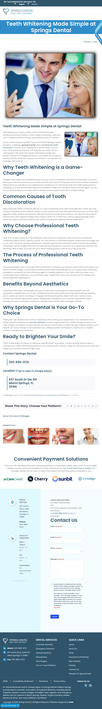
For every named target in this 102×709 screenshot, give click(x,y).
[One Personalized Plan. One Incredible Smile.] (88, 436)
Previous (87, 41)
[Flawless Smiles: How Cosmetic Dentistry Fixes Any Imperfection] (14, 436)
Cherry (81, 468)
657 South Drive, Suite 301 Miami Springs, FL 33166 (24, 511)
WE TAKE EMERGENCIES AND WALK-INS (20, 2)
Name (56, 526)
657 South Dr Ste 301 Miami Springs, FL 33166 (23, 383)
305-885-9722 (16, 659)
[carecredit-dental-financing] (13, 478)
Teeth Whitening (62, 395)
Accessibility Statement (23, 681)
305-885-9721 (19, 362)
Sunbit (87, 468)
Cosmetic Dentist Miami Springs (34, 395)
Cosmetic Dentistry (51, 395)
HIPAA (5, 681)
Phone (56, 548)
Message (57, 559)
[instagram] (90, 685)
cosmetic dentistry (37, 322)
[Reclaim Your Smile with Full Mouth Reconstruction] (38, 436)
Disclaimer (43, 681)
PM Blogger (8, 395)
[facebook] (86, 685)
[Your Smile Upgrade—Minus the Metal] (63, 436)
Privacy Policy (62, 603)
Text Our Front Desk (8, 705)
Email (56, 537)
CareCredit (72, 468)
